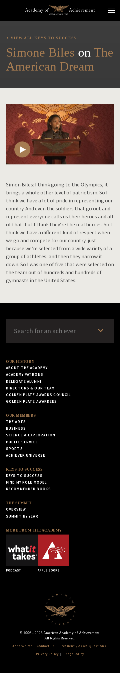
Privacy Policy (47, 654)
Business (16, 428)
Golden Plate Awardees (31, 401)
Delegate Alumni (23, 381)
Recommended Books (28, 489)
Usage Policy (73, 654)
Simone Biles (40, 52)
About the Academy (27, 367)
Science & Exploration (31, 435)
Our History (20, 361)
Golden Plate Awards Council (38, 394)
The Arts (16, 421)
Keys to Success (24, 469)
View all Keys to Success (43, 38)
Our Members (21, 415)
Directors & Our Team (30, 388)
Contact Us (46, 646)
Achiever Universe (25, 455)
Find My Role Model (26, 482)
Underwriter (22, 646)
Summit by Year (22, 516)
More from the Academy (34, 530)
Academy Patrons (24, 374)
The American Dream (59, 59)
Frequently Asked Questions (83, 646)
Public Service (22, 442)
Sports (14, 448)
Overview (16, 509)
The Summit (19, 503)
